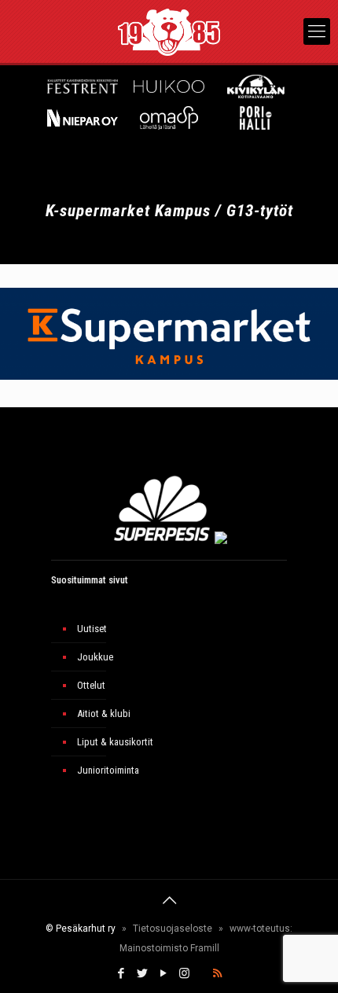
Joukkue (95, 657)
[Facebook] (120, 973)
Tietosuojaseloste (172, 928)
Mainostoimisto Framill (169, 948)
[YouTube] (163, 973)
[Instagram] (184, 973)
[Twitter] (142, 973)
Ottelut (91, 685)
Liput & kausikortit (115, 742)
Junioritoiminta (108, 770)
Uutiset (92, 628)
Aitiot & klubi (103, 713)
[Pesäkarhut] (169, 31)
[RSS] (217, 973)
